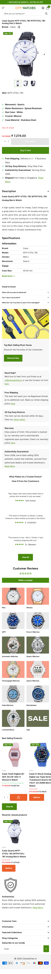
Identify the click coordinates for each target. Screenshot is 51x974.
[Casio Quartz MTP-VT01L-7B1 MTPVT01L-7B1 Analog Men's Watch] (14, 831)
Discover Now (13, 358)
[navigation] (17, 83)
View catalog (3, 8)
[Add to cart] (18, 797)
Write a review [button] (25, 580)
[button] (44, 54)
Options (36, 797)
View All (25, 557)
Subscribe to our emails (13, 943)
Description (9, 191)
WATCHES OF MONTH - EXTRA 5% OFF (26, 2)
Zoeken (46, 13)
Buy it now (25, 150)
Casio (13, 27)
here (7, 384)
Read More (10, 466)
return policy (19, 419)
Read (7, 276)
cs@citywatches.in (13, 380)
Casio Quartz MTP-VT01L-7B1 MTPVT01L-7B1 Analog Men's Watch (14, 853)
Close (25, 921)
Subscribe (46, 948)
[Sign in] (43, 8)
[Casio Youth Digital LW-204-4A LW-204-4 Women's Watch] (14, 754)
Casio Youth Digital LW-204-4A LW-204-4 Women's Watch (13, 777)
